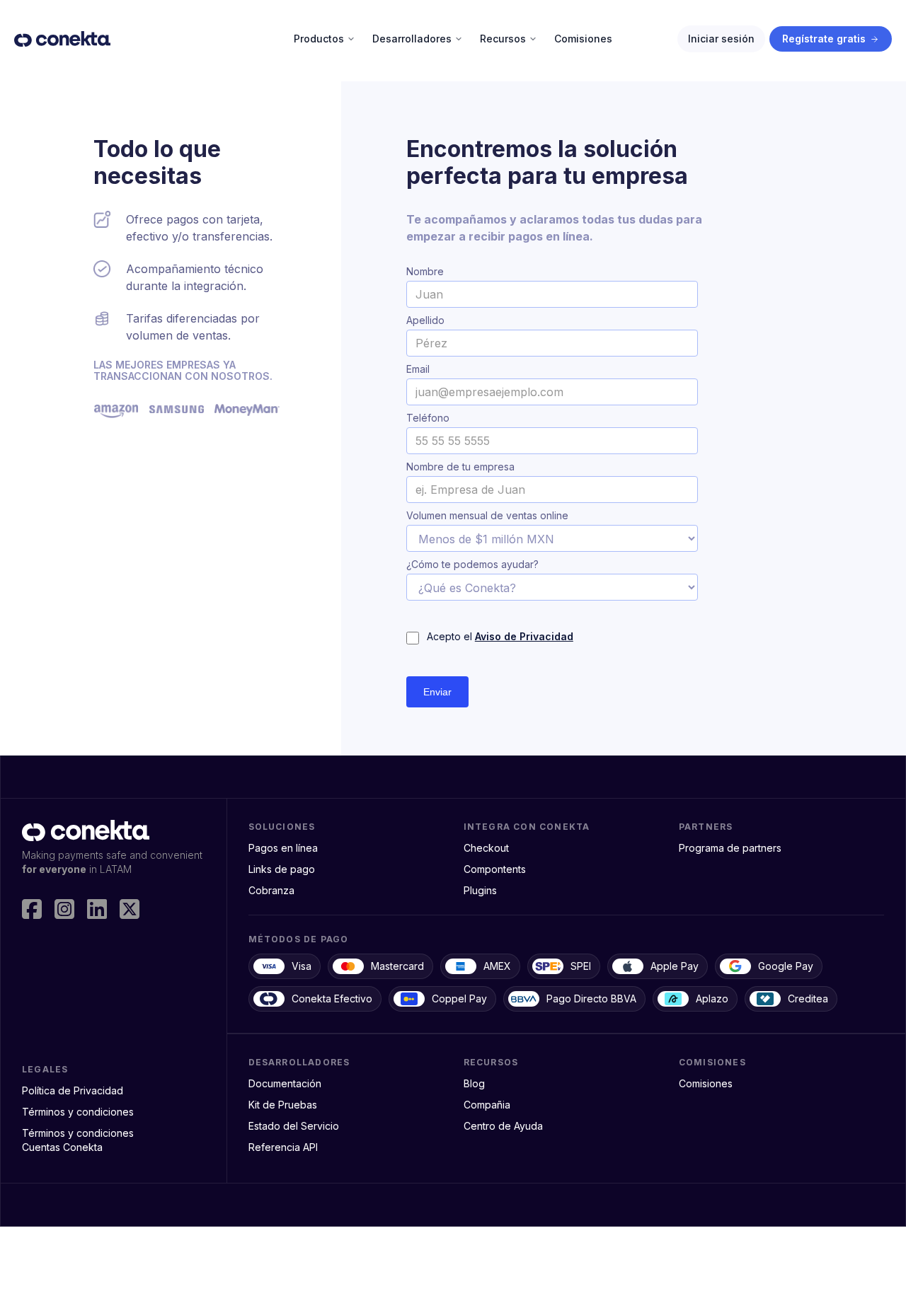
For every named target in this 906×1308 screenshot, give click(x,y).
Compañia (487, 1105)
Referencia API (283, 1147)
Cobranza (271, 890)
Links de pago (281, 869)
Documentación (284, 1083)
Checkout (486, 848)
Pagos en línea (283, 848)
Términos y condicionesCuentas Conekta (78, 1140)
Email (418, 369)
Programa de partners (730, 848)
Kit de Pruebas (282, 1105)
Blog (474, 1083)
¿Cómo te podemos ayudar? (472, 564)
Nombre (425, 271)
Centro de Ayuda (503, 1126)
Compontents (495, 869)
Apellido (425, 320)
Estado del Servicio (293, 1126)
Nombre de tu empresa (460, 467)
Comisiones (706, 1083)
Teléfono (427, 418)
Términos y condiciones (78, 1112)
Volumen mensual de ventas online (487, 515)
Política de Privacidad (72, 1090)
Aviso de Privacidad (524, 636)
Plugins (480, 890)
